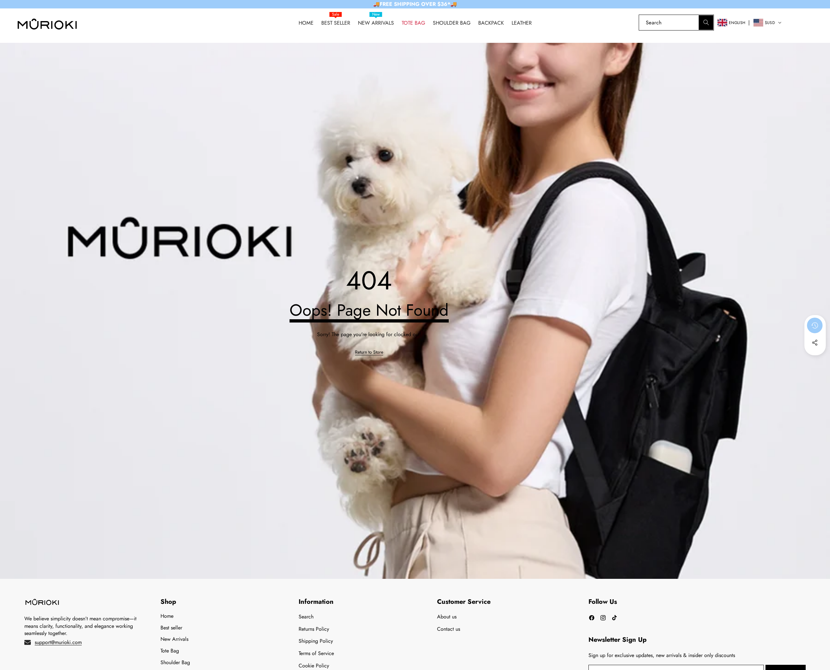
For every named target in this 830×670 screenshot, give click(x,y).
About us (446, 616)
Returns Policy (314, 629)
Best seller (171, 627)
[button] (813, 22)
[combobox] (676, 22)
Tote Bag (169, 650)
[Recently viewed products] (815, 325)
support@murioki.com (58, 642)
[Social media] (815, 342)
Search (306, 616)
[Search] (706, 22)
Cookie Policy (314, 665)
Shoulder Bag (175, 662)
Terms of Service (316, 653)
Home (166, 616)
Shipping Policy (316, 641)
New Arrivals (174, 639)
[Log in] (628, 22)
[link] (795, 22)
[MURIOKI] (47, 26)
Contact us (448, 629)
